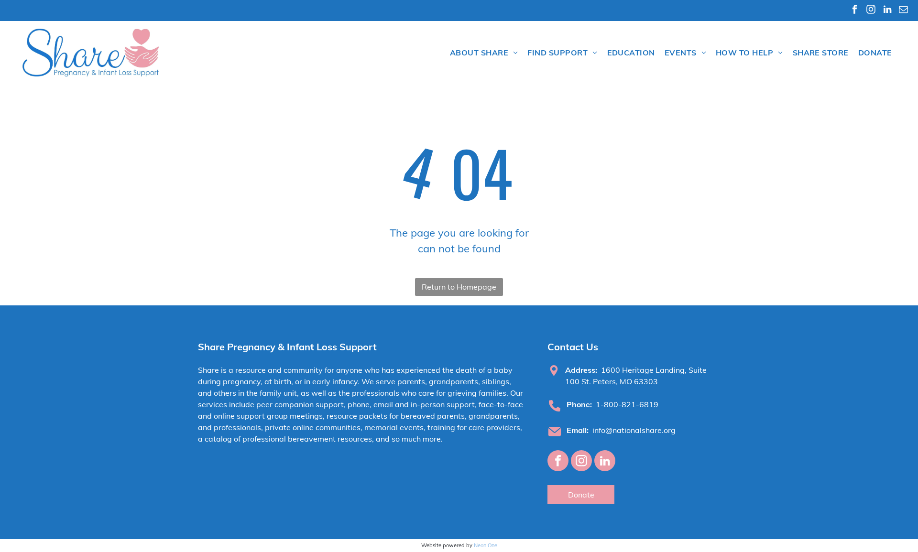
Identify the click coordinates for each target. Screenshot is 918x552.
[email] (903, 10)
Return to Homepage (459, 287)
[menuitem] (484, 52)
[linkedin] (887, 10)
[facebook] (855, 10)
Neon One (485, 545)
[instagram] (871, 10)
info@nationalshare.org (634, 430)
